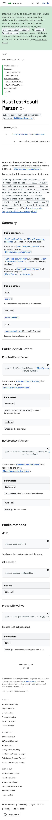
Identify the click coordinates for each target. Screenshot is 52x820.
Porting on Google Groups (13, 762)
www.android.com (10, 782)
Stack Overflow (8, 790)
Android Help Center (10, 773)
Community (22, 804)
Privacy (7, 809)
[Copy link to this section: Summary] (19, 223)
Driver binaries (8, 725)
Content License (29, 681)
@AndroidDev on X (10, 741)
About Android (8, 804)
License (40, 804)
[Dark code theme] (48, 365)
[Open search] (32, 3)
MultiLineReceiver (23, 118)
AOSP (4, 54)
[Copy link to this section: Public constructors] (35, 349)
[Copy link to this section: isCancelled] (18, 562)
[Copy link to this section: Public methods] (28, 525)
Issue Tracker (7, 795)
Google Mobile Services (12, 786)
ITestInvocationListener (27, 169)
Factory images (8, 721)
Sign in (45, 3)
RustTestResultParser (16, 239)
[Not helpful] (23, 60)
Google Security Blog (11, 749)
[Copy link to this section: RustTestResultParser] (31, 357)
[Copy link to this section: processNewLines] (26, 605)
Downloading (7, 713)
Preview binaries (9, 717)
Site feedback (19, 809)
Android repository (10, 704)
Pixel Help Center (9, 778)
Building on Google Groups (13, 758)
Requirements (8, 708)
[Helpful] (19, 60)
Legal (32, 804)
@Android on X (8, 737)
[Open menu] (4, 3)
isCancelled (11, 317)
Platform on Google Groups (13, 754)
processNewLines (13, 331)
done (7, 299)
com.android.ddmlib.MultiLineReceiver (28, 134)
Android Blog (7, 745)
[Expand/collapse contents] (17, 66)
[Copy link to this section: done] (11, 533)
